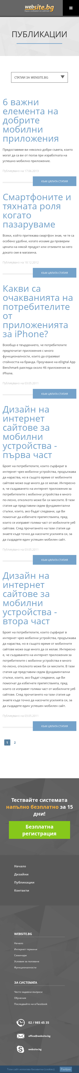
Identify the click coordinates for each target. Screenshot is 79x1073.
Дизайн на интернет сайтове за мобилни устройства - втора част (30, 598)
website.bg (35, 1049)
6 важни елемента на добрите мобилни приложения (31, 120)
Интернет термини (25, 949)
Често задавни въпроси (28, 992)
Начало (20, 866)
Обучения (20, 998)
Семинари (20, 955)
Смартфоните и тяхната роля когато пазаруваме (37, 210)
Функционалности (25, 967)
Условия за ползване (26, 961)
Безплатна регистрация (39, 830)
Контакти (21, 890)
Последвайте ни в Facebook (30, 1004)
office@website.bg (39, 1036)
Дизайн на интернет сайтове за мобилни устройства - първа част (30, 432)
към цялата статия (54, 181)
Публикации (24, 882)
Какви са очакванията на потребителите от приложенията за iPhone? (38, 311)
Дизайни (21, 874)
